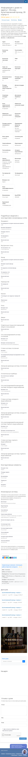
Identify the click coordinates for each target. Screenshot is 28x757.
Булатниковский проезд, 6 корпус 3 (11, 607)
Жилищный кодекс (6, 20)
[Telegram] (16, 557)
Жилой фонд (14, 20)
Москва (20, 20)
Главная (3, 753)
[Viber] (12, 557)
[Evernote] (8, 557)
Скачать (20, 755)
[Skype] (14, 557)
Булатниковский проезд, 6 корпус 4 (11, 615)
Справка (25, 755)
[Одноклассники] (5, 557)
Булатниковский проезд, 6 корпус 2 (11, 600)
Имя (2, 717)
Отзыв (2, 704)
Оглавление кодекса (10, 753)
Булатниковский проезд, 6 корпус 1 (11, 592)
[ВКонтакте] (3, 557)
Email (2, 722)
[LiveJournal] (10, 557)
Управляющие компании (21, 753)
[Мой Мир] (7, 557)
